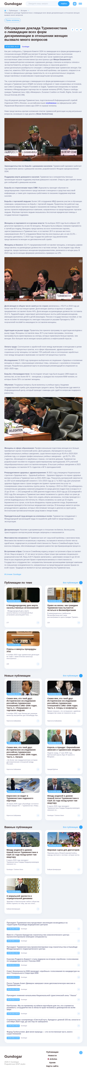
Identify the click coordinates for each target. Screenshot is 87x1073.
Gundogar (13, 4)
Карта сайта (52, 1066)
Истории (24, 10)
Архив (52, 1062)
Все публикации (70, 583)
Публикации (13, 10)
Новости (52, 1055)
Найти (64, 3)
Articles (53, 1059)
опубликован (51, 103)
